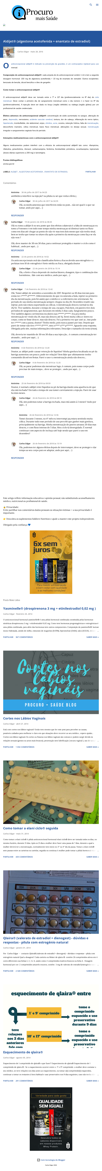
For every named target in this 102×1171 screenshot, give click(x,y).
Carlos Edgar (25, 201)
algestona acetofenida (31, 171)
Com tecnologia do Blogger (52, 1160)
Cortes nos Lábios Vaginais (24, 718)
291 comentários (24, 1081)
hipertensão (8, 123)
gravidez (61, 64)
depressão (13, 119)
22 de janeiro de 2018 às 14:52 (35, 256)
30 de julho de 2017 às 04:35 (45, 201)
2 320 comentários (25, 971)
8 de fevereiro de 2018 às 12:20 (35, 348)
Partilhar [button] (91, 171)
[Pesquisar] (90, 4)
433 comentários (24, 857)
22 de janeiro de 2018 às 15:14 (46, 268)
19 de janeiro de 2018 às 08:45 (38, 222)
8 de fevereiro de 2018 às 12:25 (47, 362)
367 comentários (24, 637)
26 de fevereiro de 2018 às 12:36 (43, 415)
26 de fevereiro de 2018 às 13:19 (47, 443)
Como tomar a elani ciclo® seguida (30, 828)
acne (55, 123)
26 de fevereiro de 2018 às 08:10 (47, 398)
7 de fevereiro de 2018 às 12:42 (39, 289)
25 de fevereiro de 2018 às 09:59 (36, 383)
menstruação (92, 123)
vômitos (48, 123)
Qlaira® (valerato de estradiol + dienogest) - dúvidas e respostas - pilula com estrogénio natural (45, 940)
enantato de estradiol (56, 171)
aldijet (14, 171)
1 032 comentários (25, 747)
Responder (17, 215)
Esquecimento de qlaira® (23, 1052)
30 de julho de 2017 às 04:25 (34, 192)
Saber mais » (92, 637)
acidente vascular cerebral (41, 119)
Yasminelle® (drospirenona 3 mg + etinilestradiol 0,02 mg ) (49, 608)
